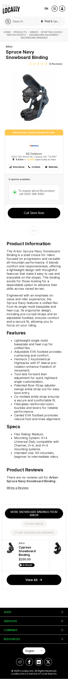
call (31, 193)
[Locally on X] (48, 662)
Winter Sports (16, 34)
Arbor (34, 32)
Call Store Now (34, 213)
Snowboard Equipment (44, 34)
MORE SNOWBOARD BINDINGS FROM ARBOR (34, 513)
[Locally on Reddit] (20, 662)
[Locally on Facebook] (29, 662)
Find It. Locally (53, 21)
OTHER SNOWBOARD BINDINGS (34, 532)
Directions (18, 167)
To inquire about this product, (36, 192)
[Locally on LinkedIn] (38, 662)
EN (46, 8)
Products (20, 32)
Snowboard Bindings (34, 37)
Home (7, 32)
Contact (36, 167)
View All (31, 580)
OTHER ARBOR (34, 523)
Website (53, 167)
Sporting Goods (51, 32)
